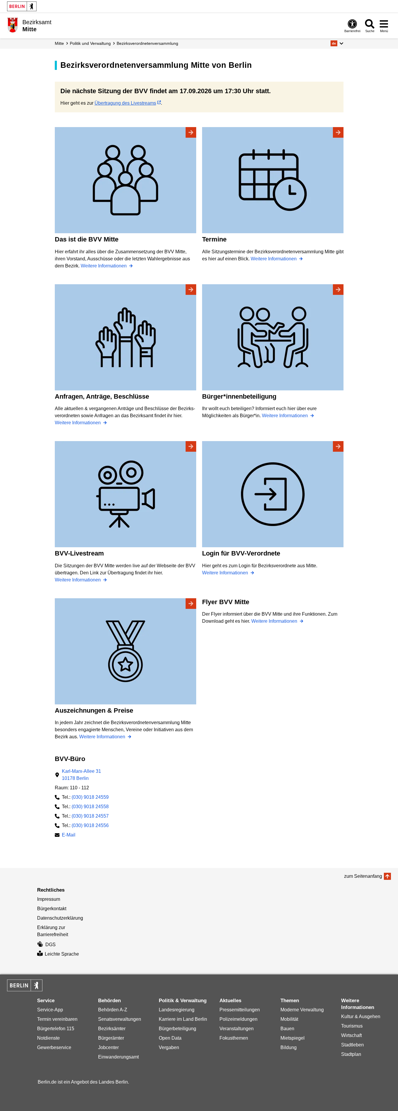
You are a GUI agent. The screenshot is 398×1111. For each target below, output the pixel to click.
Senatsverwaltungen (119, 1019)
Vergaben (169, 1047)
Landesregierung (176, 1009)
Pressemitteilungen (239, 1009)
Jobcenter (108, 1047)
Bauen (287, 1028)
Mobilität (289, 1019)
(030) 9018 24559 (90, 797)
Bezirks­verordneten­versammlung (147, 43)
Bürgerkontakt (51, 908)
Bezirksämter (111, 1028)
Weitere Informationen (104, 265)
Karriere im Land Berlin (183, 1019)
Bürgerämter (111, 1038)
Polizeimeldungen (238, 1019)
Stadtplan (351, 1054)
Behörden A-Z (112, 1009)
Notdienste (48, 1038)
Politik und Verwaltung (90, 43)
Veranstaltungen (236, 1028)
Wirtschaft (351, 1035)
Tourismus (352, 1025)
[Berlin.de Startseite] (22, 6)
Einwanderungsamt (118, 1056)
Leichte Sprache (62, 953)
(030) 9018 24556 (90, 825)
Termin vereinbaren (57, 1019)
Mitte (59, 43)
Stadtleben (352, 1044)
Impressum (48, 899)
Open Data (170, 1038)
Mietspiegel (292, 1038)
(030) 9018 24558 (90, 806)
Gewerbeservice (54, 1047)
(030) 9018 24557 (90, 816)
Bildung (288, 1047)
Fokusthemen (233, 1038)
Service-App (50, 1009)
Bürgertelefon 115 (55, 1028)
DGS (50, 944)
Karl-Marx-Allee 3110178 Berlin (81, 775)
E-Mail (68, 835)
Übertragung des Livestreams (125, 103)
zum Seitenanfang (363, 876)
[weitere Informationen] (12, 25)
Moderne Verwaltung (302, 1009)
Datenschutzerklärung (60, 918)
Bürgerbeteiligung (177, 1028)
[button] (337, 43)
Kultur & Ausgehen (360, 1016)
